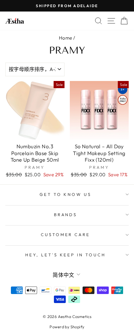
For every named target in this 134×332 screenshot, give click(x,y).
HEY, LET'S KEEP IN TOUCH (65, 254)
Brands (65, 214)
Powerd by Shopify (67, 326)
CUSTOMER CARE (65, 234)
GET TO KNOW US (66, 194)
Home (65, 38)
